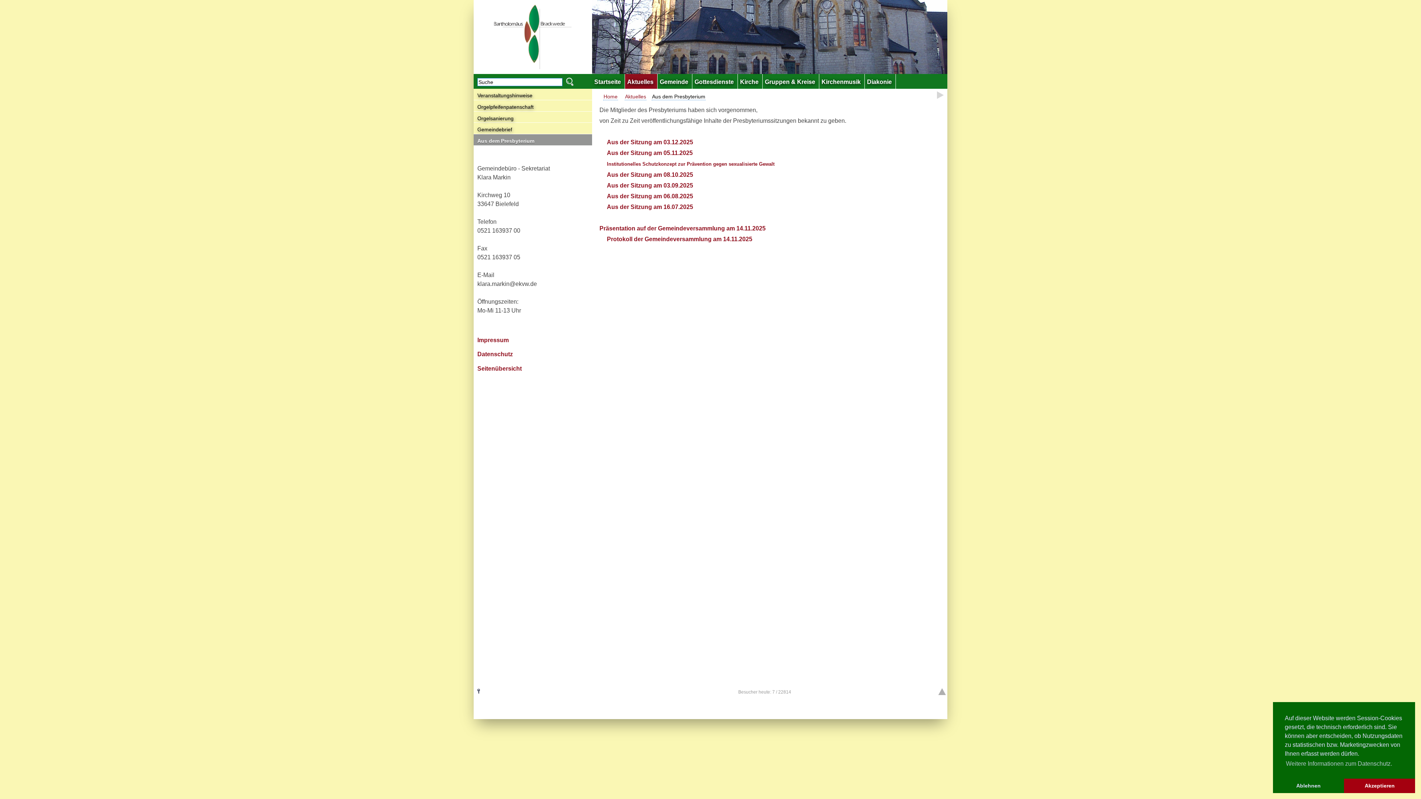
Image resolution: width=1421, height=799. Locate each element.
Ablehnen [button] (1308, 786)
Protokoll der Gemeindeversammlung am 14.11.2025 (679, 239)
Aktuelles (635, 97)
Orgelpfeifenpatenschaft (505, 107)
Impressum (493, 340)
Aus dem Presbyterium (505, 141)
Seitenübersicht (499, 368)
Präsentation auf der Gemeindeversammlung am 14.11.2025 (682, 228)
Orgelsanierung (495, 118)
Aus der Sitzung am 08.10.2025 (651, 175)
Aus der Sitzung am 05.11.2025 (650, 153)
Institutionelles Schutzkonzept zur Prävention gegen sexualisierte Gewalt (691, 164)
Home (611, 97)
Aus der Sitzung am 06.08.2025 (651, 196)
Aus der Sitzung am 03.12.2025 (651, 142)
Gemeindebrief (494, 129)
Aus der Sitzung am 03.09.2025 (650, 185)
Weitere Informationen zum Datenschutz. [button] (1339, 764)
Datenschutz (495, 354)
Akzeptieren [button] (1380, 786)
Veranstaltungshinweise (505, 95)
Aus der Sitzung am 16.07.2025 (650, 207)
